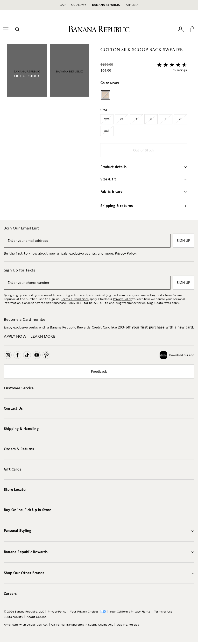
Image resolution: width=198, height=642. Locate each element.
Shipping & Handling (21, 429)
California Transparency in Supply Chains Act (82, 624)
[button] (48, 132)
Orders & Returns (19, 449)
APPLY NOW (15, 336)
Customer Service (19, 388)
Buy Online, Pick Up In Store (27, 510)
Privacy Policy (122, 299)
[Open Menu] (5, 29)
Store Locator (15, 490)
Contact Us (13, 408)
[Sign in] (181, 29)
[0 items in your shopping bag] (192, 29)
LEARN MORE (42, 336)
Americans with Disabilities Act (26, 624)
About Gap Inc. (37, 617)
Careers (10, 594)
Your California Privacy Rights (130, 611)
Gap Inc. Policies (128, 624)
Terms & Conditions (75, 299)
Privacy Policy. (125, 253)
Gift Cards (12, 469)
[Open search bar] (17, 29)
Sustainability (13, 617)
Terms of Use (163, 611)
